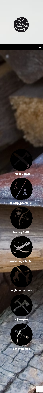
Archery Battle (21, 232)
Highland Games (21, 290)
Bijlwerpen (21, 319)
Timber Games (21, 174)
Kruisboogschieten (21, 261)
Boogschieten (21, 348)
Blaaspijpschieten (21, 203)
